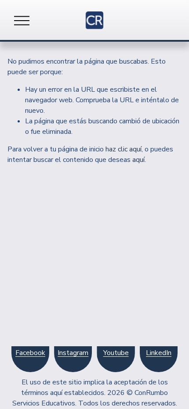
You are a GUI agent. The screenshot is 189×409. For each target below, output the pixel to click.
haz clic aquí (123, 149)
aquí (138, 160)
